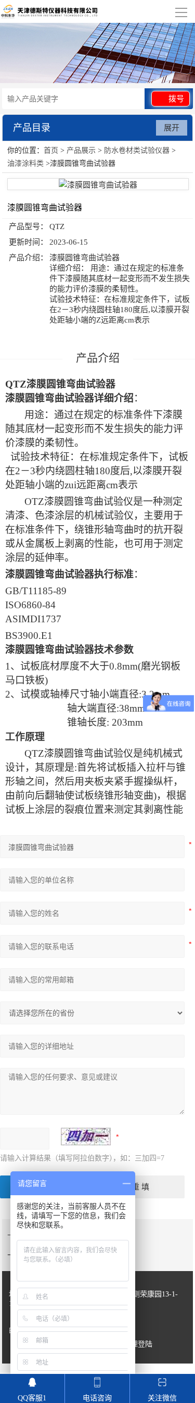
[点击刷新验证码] (86, 1136)
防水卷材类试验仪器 (137, 150)
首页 (51, 150)
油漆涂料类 (25, 163)
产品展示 (81, 150)
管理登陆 (137, 1344)
